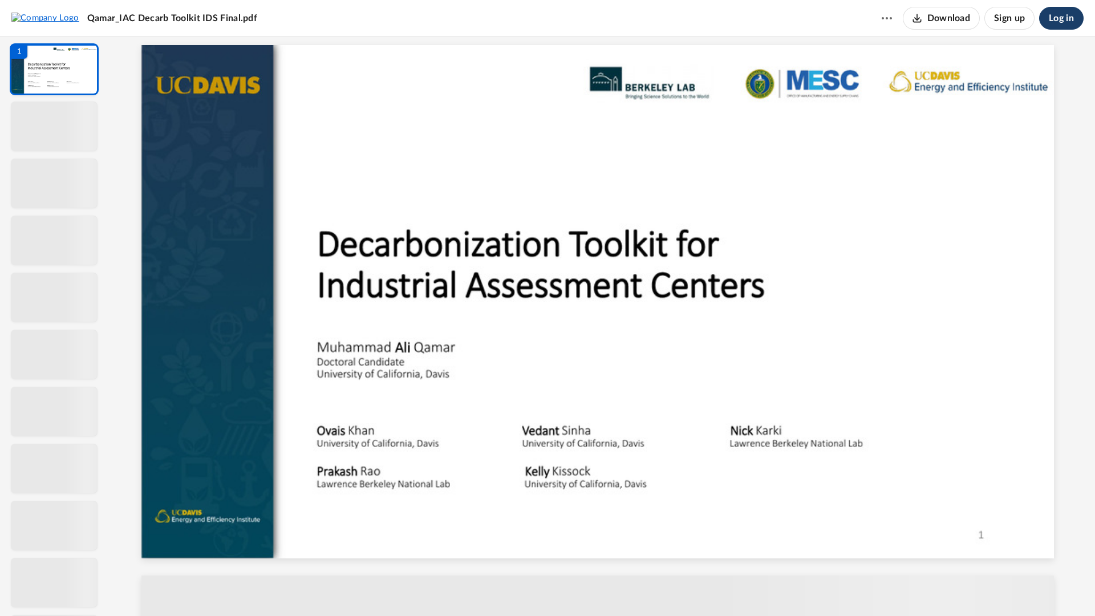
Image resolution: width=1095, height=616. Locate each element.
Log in (1061, 18)
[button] (54, 69)
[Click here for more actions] (886, 18)
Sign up (1009, 18)
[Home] (45, 17)
